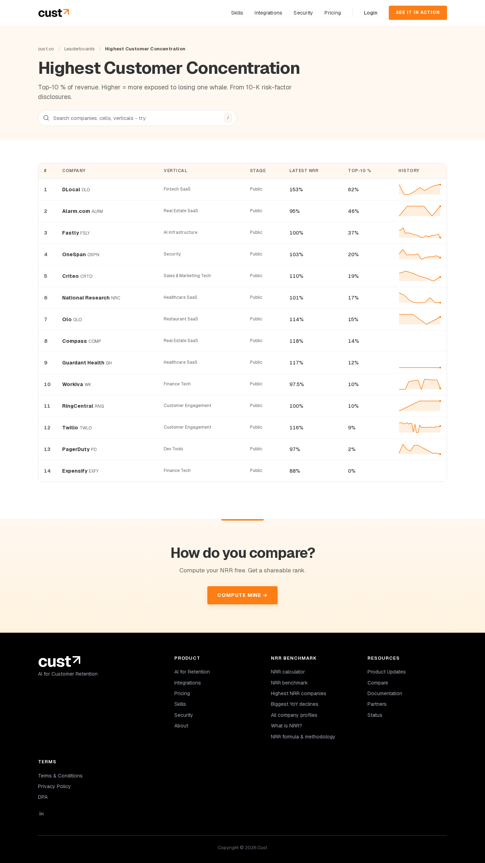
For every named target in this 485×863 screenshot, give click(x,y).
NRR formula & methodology (303, 736)
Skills (237, 13)
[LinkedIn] (97, 813)
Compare (377, 683)
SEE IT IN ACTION (418, 12)
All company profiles (294, 715)
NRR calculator (288, 672)
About (181, 725)
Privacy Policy (54, 786)
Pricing (333, 13)
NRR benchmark (289, 683)
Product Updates (386, 672)
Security (303, 13)
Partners (377, 704)
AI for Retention (192, 672)
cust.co (46, 49)
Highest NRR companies (298, 693)
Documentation (384, 693)
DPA (43, 797)
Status (374, 715)
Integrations (268, 13)
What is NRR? (286, 725)
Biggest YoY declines (294, 704)
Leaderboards (79, 49)
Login (370, 13)
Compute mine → (242, 595)
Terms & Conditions (60, 776)
